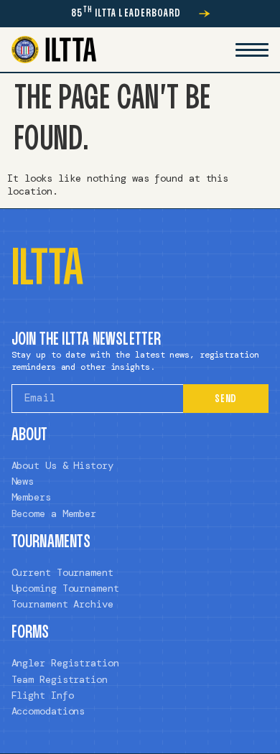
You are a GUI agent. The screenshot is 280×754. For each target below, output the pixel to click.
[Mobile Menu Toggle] (252, 49)
